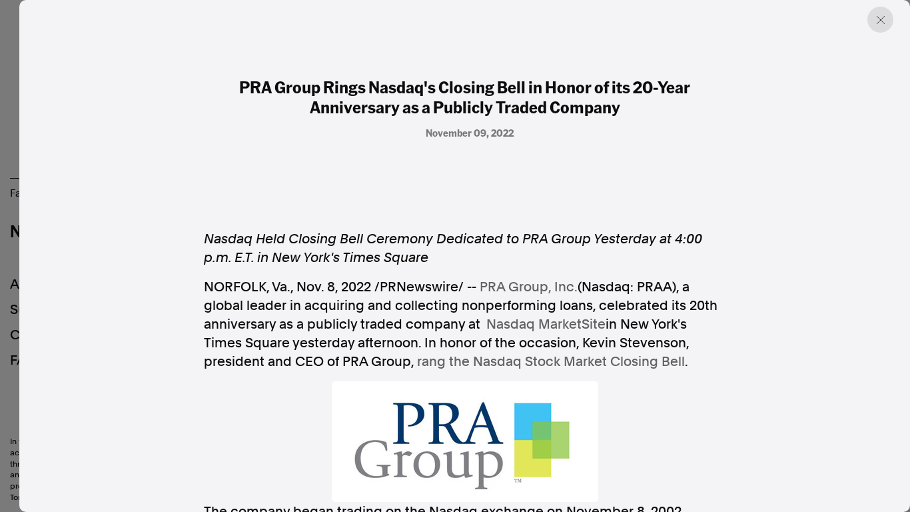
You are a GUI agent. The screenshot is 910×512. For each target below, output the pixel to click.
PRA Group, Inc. (529, 287)
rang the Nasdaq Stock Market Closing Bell (551, 361)
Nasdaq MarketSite (546, 324)
